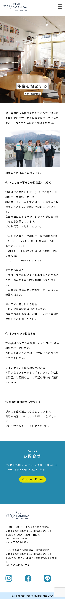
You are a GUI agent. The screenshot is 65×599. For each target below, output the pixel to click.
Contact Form (32, 479)
